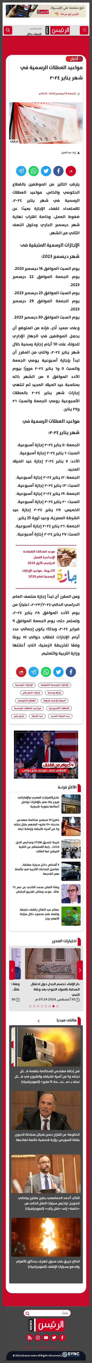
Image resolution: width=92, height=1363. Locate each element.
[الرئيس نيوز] (46, 1325)
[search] (8, 30)
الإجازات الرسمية (24, 685)
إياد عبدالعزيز (68, 153)
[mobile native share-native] (71, 171)
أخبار (74, 59)
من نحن (65, 1347)
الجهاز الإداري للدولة (54, 701)
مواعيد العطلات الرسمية (27, 708)
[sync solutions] (70, 1356)
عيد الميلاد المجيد (60, 716)
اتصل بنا (26, 1347)
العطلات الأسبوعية (59, 708)
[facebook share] (58, 171)
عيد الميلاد (37, 716)
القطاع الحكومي (27, 701)
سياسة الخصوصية (46, 1347)
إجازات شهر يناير (31, 693)
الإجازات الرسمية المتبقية (55, 685)
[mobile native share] (21, 672)
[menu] (84, 30)
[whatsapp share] (33, 171)
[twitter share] (46, 171)
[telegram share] (21, 171)
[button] (57, 1006)
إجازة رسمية (54, 693)
